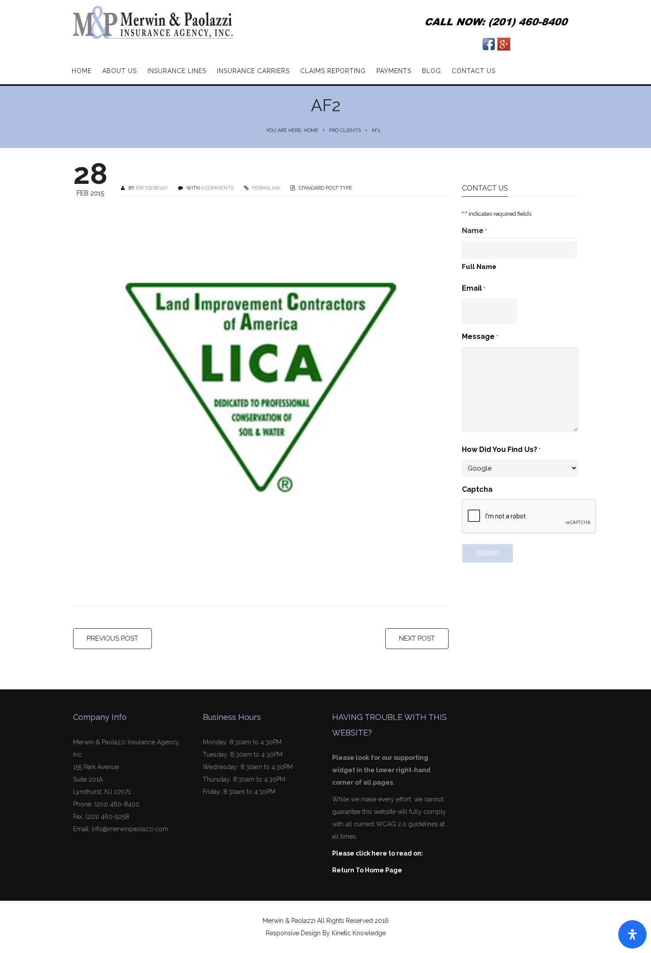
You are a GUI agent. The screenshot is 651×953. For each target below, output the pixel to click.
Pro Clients (345, 130)
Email (473, 288)
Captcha (477, 489)
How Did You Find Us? (501, 449)
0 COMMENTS (217, 188)
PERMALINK (265, 188)
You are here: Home (292, 130)
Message (480, 336)
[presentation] (529, 516)
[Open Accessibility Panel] (632, 934)
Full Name (479, 267)
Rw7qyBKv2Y (152, 188)
